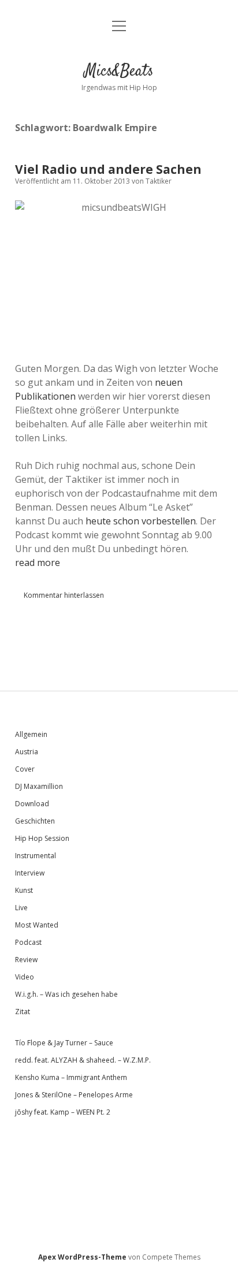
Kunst (24, 890)
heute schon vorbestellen (140, 521)
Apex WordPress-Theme (82, 1257)
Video (24, 977)
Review (26, 959)
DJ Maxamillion (39, 786)
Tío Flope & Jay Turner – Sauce (64, 1043)
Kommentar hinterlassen (64, 595)
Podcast (28, 942)
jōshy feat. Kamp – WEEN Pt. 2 (62, 1112)
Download (32, 804)
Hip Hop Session (42, 838)
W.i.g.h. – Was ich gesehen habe (66, 994)
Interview (29, 873)
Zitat (22, 1011)
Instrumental (35, 856)
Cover (25, 769)
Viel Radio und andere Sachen (108, 169)
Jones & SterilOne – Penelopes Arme (74, 1095)
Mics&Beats (119, 71)
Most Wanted (36, 925)
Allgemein (31, 734)
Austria (26, 752)
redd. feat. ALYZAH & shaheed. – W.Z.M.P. (83, 1060)
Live (21, 908)
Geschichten (35, 821)
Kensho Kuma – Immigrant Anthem (71, 1077)
